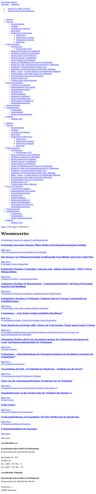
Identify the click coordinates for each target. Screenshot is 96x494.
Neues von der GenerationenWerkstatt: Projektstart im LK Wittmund (36, 381)
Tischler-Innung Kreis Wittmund (23, 80)
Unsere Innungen (13, 44)
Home (3, 227)
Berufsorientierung (18, 94)
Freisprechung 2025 (24, 49)
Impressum (20, 42)
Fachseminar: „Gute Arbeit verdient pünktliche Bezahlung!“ (32, 313)
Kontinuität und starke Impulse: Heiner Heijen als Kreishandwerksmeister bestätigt (43, 245)
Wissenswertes (16, 92)
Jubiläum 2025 (17, 119)
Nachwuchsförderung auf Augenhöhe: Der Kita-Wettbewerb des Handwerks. (40, 417)
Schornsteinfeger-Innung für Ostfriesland (27, 76)
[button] (5, 438)
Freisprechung (16, 46)
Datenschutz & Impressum (21, 33)
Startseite (9, 19)
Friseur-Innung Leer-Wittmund (23, 60)
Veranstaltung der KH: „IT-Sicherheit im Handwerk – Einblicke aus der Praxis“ (42, 369)
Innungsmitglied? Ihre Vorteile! (23, 87)
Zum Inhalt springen (9, 2)
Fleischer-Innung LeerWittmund (23, 58)
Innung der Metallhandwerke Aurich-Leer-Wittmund (31, 62)
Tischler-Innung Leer (19, 78)
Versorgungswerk (13, 105)
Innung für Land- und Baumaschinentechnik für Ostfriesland (35, 65)
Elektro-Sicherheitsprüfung (21, 114)
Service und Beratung (14, 83)
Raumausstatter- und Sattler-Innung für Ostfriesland (31, 74)
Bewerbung (15, 31)
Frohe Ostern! (8, 404)
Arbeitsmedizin (17, 112)
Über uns (9, 22)
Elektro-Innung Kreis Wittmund (23, 55)
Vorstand (14, 26)
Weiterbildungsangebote (20, 103)
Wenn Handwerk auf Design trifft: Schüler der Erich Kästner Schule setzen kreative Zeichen (48, 325)
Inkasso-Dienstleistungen (21, 98)
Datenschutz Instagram (25, 40)
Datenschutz (21, 35)
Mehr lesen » (6, 250)
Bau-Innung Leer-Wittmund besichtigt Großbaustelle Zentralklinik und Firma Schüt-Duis (47, 257)
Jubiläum (9, 116)
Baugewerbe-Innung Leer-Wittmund (25, 51)
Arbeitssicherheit (12, 107)
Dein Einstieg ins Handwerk (22, 101)
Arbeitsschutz (16, 110)
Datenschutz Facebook (25, 37)
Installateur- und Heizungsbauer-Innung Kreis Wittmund (33, 69)
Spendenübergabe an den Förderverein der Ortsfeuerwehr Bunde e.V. (36, 393)
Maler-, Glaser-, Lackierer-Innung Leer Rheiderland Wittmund (35, 71)
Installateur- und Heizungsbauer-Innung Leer (28, 67)
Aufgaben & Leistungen (20, 28)
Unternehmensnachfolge (20, 89)
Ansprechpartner (17, 24)
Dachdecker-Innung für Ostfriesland (25, 53)
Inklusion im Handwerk (20, 96)
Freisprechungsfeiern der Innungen (19, 428)
